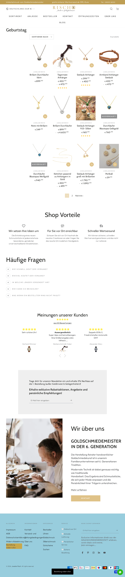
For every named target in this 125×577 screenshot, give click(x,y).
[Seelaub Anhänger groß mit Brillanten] (86, 156)
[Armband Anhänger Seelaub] (109, 57)
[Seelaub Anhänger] (86, 57)
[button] (111, 9)
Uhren (45, 533)
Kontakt (85, 498)
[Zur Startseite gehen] (63, 9)
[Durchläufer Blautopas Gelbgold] (109, 108)
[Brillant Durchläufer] (62, 108)
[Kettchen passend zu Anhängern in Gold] (62, 156)
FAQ (26, 545)
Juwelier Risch (16, 566)
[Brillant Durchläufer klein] (39, 57)
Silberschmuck (49, 541)
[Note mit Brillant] (39, 108)
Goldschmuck (49, 537)
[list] (62, 235)
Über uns (28, 541)
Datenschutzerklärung (16, 537)
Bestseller (47, 529)
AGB (8, 533)
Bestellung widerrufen (11, 546)
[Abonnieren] (71, 400)
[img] (62, 319)
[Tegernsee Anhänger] (62, 57)
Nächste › (79, 195)
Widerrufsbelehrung (15, 541)
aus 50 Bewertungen (63, 323)
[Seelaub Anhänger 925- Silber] (86, 108)
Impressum (11, 529)
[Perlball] (109, 156)
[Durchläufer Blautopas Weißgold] (39, 156)
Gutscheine (48, 545)
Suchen (46, 549)
